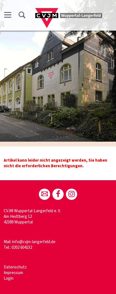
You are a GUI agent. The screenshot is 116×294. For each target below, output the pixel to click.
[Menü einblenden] (8, 16)
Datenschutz (15, 267)
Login (9, 278)
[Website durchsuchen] (22, 16)
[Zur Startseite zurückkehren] (68, 10)
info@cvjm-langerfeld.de (33, 242)
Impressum (13, 273)
